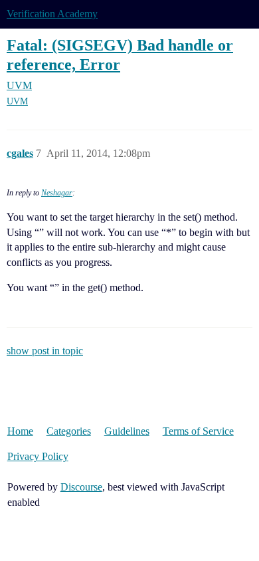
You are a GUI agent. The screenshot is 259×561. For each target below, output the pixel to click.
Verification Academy (52, 13)
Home (20, 431)
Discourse (81, 487)
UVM (17, 101)
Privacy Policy (37, 456)
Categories (68, 431)
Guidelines (126, 431)
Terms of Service (198, 431)
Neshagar (56, 192)
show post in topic (45, 350)
